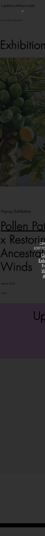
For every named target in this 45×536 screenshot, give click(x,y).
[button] (22, 11)
